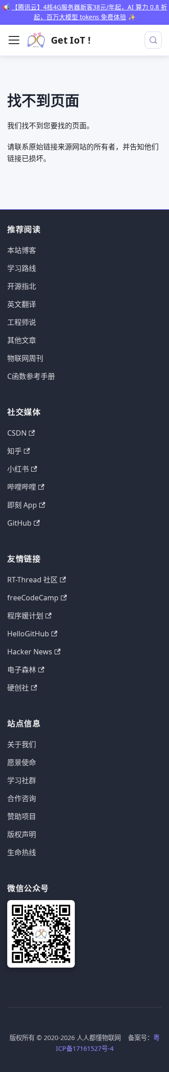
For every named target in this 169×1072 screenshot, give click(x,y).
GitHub (19, 523)
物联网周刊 (25, 358)
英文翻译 (21, 304)
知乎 (14, 451)
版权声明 (21, 834)
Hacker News (29, 652)
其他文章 (21, 340)
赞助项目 (21, 816)
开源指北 (21, 286)
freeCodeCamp (33, 598)
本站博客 (21, 250)
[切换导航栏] (14, 40)
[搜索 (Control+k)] (153, 40)
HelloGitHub (28, 634)
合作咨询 (21, 798)
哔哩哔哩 (21, 487)
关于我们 (21, 744)
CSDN (17, 433)
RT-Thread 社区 (32, 580)
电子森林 (21, 670)
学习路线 (21, 268)
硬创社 (18, 688)
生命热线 (21, 852)
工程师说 (21, 322)
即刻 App (22, 505)
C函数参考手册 (31, 376)
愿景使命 (21, 762)
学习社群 (21, 780)
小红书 (18, 469)
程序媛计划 (25, 616)
